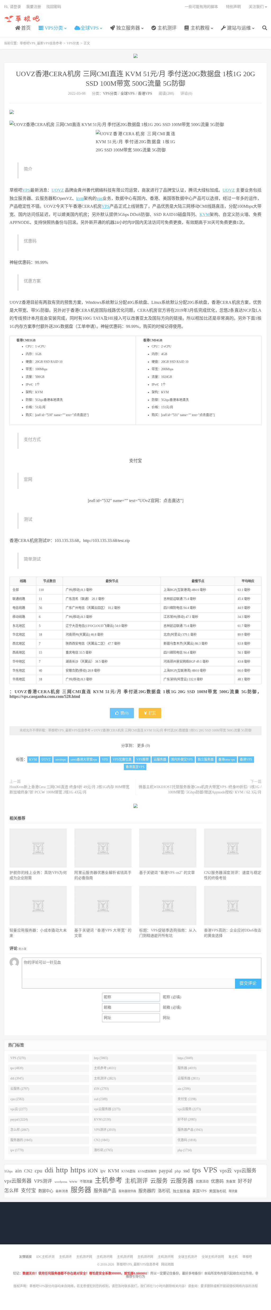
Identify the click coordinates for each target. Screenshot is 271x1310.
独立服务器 (127, 28)
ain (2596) (184, 1089)
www (73, 1181)
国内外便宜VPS (182, 759)
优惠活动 (202, 1181)
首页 (25, 28)
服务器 (81, 1190)
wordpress (61, 1181)
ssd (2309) (100, 1099)
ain (18, 1170)
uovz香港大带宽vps (84, 759)
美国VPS (199, 1191)
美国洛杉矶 (217, 1191)
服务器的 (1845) (21, 1140)
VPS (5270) (18, 1058)
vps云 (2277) (18, 1109)
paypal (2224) (19, 1119)
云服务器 (159, 759)
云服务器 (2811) (189, 1078)
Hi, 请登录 (12, 7)
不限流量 (86, 1181)
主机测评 (166, 28)
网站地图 (167, 1264)
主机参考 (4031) (105, 1068)
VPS (26, 190)
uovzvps (60, 759)
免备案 (231, 1181)
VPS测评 (43, 1181)
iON (93, 1170)
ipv (103, 1171)
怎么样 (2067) (19, 1130)
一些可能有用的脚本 (201, 7)
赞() (124, 713)
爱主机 (233, 1257)
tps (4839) (16, 1068)
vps (99, 198)
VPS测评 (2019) (105, 1130)
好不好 (245, 1181)
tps (196, 1170)
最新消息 (62, 1191)
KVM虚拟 (128, 1171)
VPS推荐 (142, 759)
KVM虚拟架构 (147, 1171)
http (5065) (101, 1058)
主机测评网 (84, 1257)
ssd (186, 1170)
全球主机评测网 (213, 1257)
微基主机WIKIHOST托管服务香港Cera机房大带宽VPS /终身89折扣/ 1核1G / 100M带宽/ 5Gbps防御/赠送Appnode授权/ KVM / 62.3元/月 (200, 789)
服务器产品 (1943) (190, 1130)
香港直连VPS (135, 767)
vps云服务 (245, 1170)
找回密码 (53, 7)
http (62, 1170)
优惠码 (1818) (187, 1140)
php (178, 1171)
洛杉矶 (164, 1191)
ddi (49, 1170)
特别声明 (233, 7)
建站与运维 (238, 28)
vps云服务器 (17, 1181)
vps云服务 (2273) (189, 1109)
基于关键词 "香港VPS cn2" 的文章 (167, 873)
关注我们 (256, 7)
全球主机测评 (187, 1257)
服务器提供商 (127, 1191)
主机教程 (199, 28)
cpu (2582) (17, 1099)
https (77, 1170)
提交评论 (248, 983)
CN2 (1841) (101, 1140)
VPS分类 (53, 28)
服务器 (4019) (187, 1068)
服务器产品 (105, 1190)
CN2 (28, 1170)
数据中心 (45, 1191)
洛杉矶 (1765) (103, 1150)
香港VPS (145, 94)
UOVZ (58, 190)
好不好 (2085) (187, 1119)
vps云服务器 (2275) (107, 1109)
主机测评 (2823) (105, 1078)
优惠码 (217, 1181)
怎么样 (11, 1190)
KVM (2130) (102, 1119)
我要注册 (33, 7)
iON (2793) (101, 1089)
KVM (205, 214)
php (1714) (185, 1150)
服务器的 (146, 1190)
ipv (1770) (17, 1150)
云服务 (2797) (19, 1089)
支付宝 (28, 1190)
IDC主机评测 (45, 1257)
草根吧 (247, 1257)
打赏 (151, 713)
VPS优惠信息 (122, 759)
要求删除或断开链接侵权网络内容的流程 (229, 1286)
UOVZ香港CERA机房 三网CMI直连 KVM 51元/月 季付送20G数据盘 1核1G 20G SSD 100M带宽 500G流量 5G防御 (172, 730)
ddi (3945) (17, 1078)
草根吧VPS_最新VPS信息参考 (22, 19)
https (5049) (185, 1058)
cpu (38, 1170)
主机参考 (108, 1180)
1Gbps (8, 1171)
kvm (80, 198)
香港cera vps (226, 759)
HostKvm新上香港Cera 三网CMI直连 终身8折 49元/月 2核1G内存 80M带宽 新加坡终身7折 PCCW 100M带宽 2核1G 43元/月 (69, 789)
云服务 (159, 1181)
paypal (165, 1170)
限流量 (233, 1191)
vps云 (226, 1170)
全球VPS (89, 28)
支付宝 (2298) (187, 1099)
